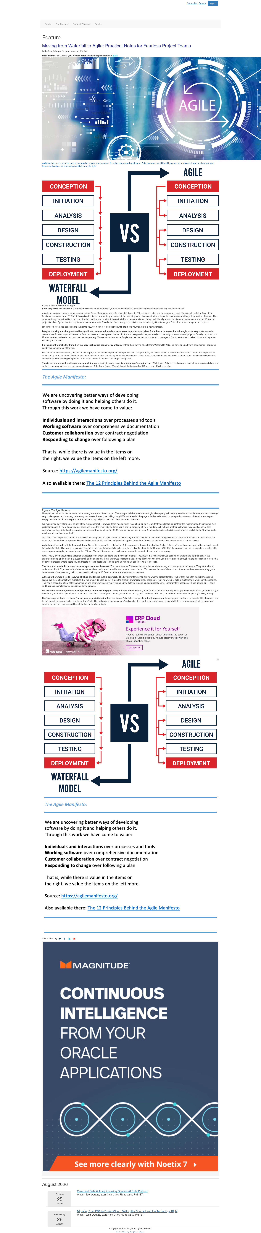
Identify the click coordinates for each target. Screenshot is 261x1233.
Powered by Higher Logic (130, 1231)
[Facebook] (65, 939)
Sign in (213, 3)
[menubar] (197, 3)
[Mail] (74, 939)
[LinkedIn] (69, 939)
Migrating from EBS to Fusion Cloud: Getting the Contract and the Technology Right (127, 1211)
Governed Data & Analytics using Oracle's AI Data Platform (112, 1191)
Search (202, 3)
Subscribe (192, 3)
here (115, 55)
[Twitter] (60, 939)
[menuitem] (193, 3)
